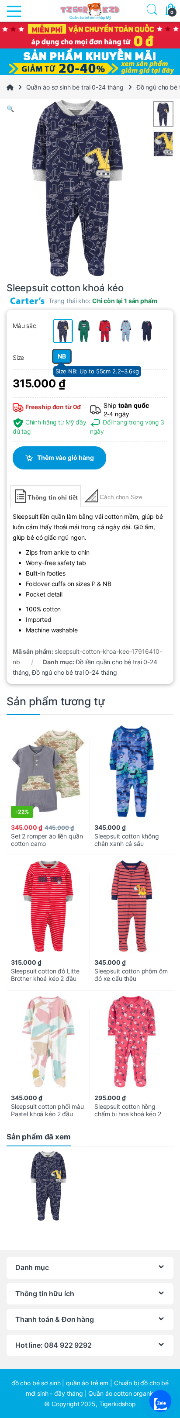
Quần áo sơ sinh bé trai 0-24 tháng (75, 87)
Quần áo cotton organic (121, 1393)
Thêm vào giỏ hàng (65, 457)
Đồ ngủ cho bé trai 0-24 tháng (74, 672)
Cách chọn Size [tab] (121, 496)
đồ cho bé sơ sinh (36, 1383)
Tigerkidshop (117, 1404)
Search (150, 10)
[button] (90, 109)
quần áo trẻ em (87, 1383)
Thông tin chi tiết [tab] (53, 497)
